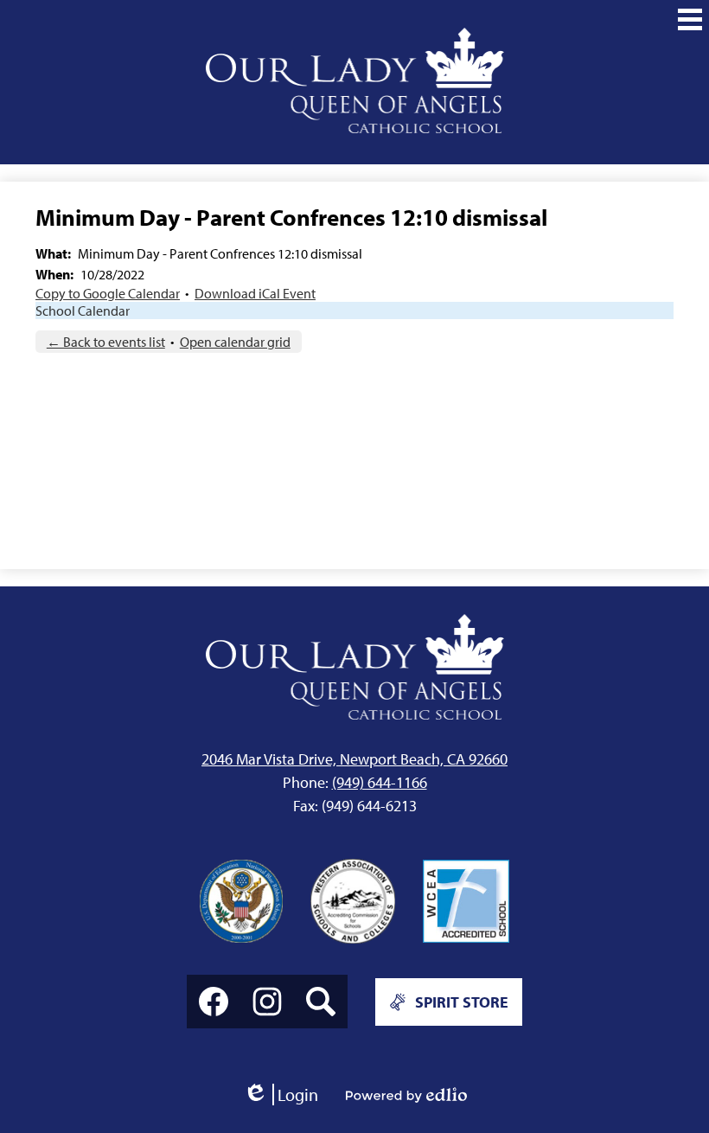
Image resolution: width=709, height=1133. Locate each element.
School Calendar (82, 310)
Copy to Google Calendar (107, 293)
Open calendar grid (235, 341)
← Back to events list (106, 341)
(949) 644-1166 (379, 782)
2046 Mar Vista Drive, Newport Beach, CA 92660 (354, 759)
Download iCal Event (255, 293)
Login (280, 1094)
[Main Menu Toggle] (690, 19)
